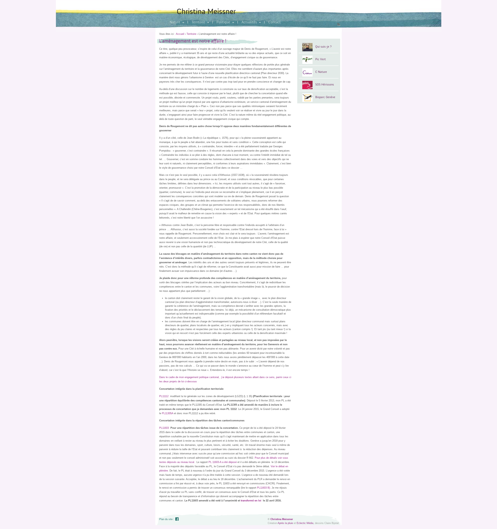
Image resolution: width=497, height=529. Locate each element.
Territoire (198, 22)
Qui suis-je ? (323, 46)
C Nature (321, 72)
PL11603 (164, 427)
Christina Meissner (206, 11)
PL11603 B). (264, 487)
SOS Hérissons (324, 84)
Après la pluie (285, 523)
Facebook (177, 519)
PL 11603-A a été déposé (223, 462)
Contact (274, 22)
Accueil (180, 33)
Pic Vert (320, 59)
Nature (175, 22)
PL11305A (167, 413)
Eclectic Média (305, 523)
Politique (223, 22)
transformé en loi (251, 500)
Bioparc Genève (325, 97)
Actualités (249, 22)
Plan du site (166, 519)
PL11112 (164, 396)
